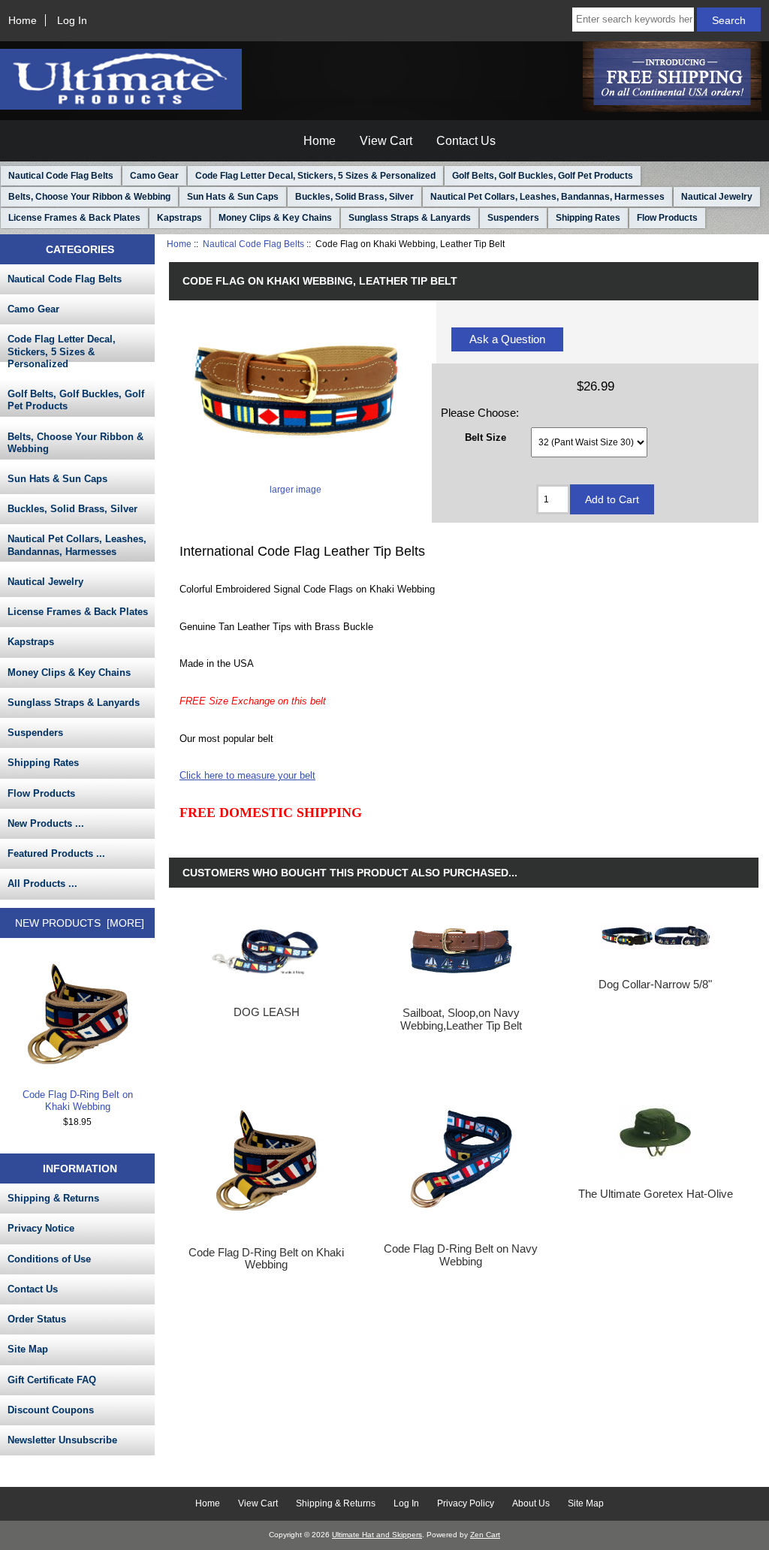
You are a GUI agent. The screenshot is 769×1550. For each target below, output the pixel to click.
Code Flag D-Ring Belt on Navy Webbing (461, 1255)
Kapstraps (179, 218)
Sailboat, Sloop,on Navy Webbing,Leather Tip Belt (461, 1019)
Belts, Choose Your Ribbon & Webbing (89, 196)
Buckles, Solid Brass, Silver (354, 196)
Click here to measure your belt (247, 775)
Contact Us (466, 140)
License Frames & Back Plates (74, 218)
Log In (72, 20)
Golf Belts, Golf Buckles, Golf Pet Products (542, 175)
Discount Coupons (51, 1410)
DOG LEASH (267, 1012)
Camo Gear (154, 175)
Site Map (28, 1349)
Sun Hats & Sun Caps (233, 196)
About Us (531, 1503)
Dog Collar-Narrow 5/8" (655, 985)
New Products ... (46, 823)
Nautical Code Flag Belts (253, 244)
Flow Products (667, 218)
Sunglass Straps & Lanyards (409, 218)
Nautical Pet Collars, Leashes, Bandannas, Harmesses (547, 196)
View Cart (386, 140)
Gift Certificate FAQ (52, 1380)
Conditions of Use (49, 1259)
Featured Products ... (56, 853)
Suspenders (513, 218)
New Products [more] (79, 923)
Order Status (37, 1319)
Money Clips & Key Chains (275, 218)
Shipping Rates (588, 218)
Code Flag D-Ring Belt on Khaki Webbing (78, 1100)
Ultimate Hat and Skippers (377, 1534)
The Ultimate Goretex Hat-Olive (655, 1194)
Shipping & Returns (53, 1198)
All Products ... (42, 883)
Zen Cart (485, 1534)
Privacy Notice (41, 1228)
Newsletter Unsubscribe (62, 1440)
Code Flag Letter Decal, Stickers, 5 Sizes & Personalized (315, 175)
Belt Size (485, 437)
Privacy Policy (465, 1503)
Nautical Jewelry (716, 196)
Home (22, 20)
